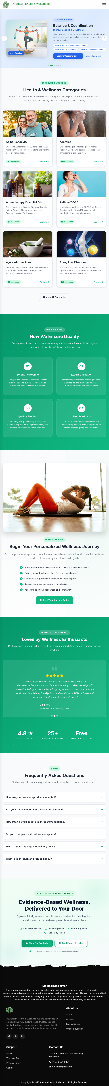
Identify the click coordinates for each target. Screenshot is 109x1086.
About (69, 1014)
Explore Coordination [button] (67, 56)
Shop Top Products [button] (38, 943)
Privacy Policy (13, 1063)
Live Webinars (73, 1024)
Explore (43, 161)
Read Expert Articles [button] (72, 943)
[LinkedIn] (22, 1036)
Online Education (74, 1028)
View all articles (93, 56)
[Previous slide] (4, 38)
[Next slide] (105, 38)
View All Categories (56, 297)
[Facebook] (9, 1036)
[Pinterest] (15, 1036)
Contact (70, 1019)
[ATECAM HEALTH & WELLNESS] (6, 4)
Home (9, 1053)
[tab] (48, 65)
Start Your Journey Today (56, 600)
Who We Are (12, 1058)
